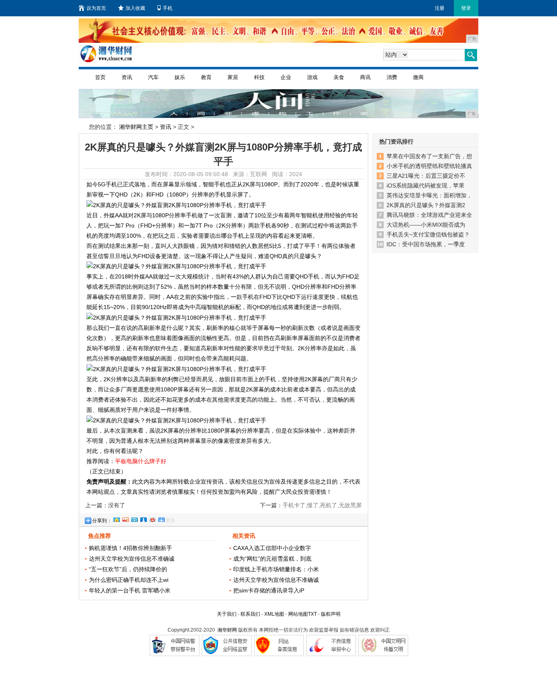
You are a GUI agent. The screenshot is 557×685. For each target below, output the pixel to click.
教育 (206, 77)
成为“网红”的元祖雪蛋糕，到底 (272, 558)
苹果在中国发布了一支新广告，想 (429, 156)
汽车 (153, 77)
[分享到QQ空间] (116, 518)
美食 (339, 77)
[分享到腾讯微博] (134, 518)
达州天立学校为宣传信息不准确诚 (132, 558)
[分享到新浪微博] (125, 518)
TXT (312, 614)
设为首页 (96, 8)
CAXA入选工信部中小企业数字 (272, 548)
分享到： (102, 521)
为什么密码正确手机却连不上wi (128, 580)
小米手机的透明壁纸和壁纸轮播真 (429, 166)
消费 (392, 77)
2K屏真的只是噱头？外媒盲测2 (426, 205)
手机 (167, 8)
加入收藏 (135, 8)
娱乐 (180, 77)
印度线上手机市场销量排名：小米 (276, 569)
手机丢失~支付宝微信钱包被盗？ (428, 234)
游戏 (312, 77)
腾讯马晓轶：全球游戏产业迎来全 (429, 215)
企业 (286, 77)
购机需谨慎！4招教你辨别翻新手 (130, 548)
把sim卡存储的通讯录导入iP (268, 590)
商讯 (365, 77)
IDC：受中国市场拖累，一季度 (426, 244)
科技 (259, 77)
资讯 (127, 77)
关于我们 (227, 614)
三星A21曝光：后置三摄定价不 (426, 175)
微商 (418, 77)
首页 (100, 77)
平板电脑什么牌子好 (140, 461)
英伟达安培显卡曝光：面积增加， (429, 195)
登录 (466, 8)
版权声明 (330, 614)
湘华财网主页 (136, 127)
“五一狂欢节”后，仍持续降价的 (128, 569)
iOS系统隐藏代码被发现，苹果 (425, 185)
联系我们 (250, 614)
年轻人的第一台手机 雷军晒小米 (129, 590)
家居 (233, 77)
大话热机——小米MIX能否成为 (426, 224)
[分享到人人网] (143, 518)
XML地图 (274, 614)
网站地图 (298, 614)
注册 (439, 8)
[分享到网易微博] (152, 518)
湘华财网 (227, 630)
